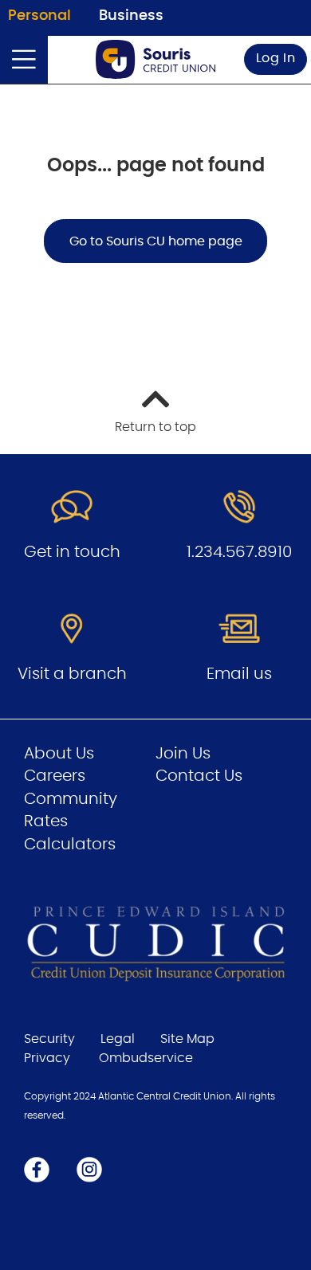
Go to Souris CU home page (155, 241)
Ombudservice (146, 1058)
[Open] (24, 60)
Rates (46, 821)
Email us (239, 674)
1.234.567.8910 (239, 552)
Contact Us (199, 776)
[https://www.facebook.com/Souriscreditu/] (36, 1168)
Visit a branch (72, 674)
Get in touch (72, 552)
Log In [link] (276, 58)
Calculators (70, 845)
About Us (59, 754)
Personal (39, 16)
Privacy (47, 1058)
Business (131, 16)
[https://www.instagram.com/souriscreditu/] (89, 1168)
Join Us (183, 754)
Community (70, 799)
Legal (117, 1039)
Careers (54, 776)
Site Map (187, 1039)
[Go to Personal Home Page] (155, 59)
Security (49, 1039)
